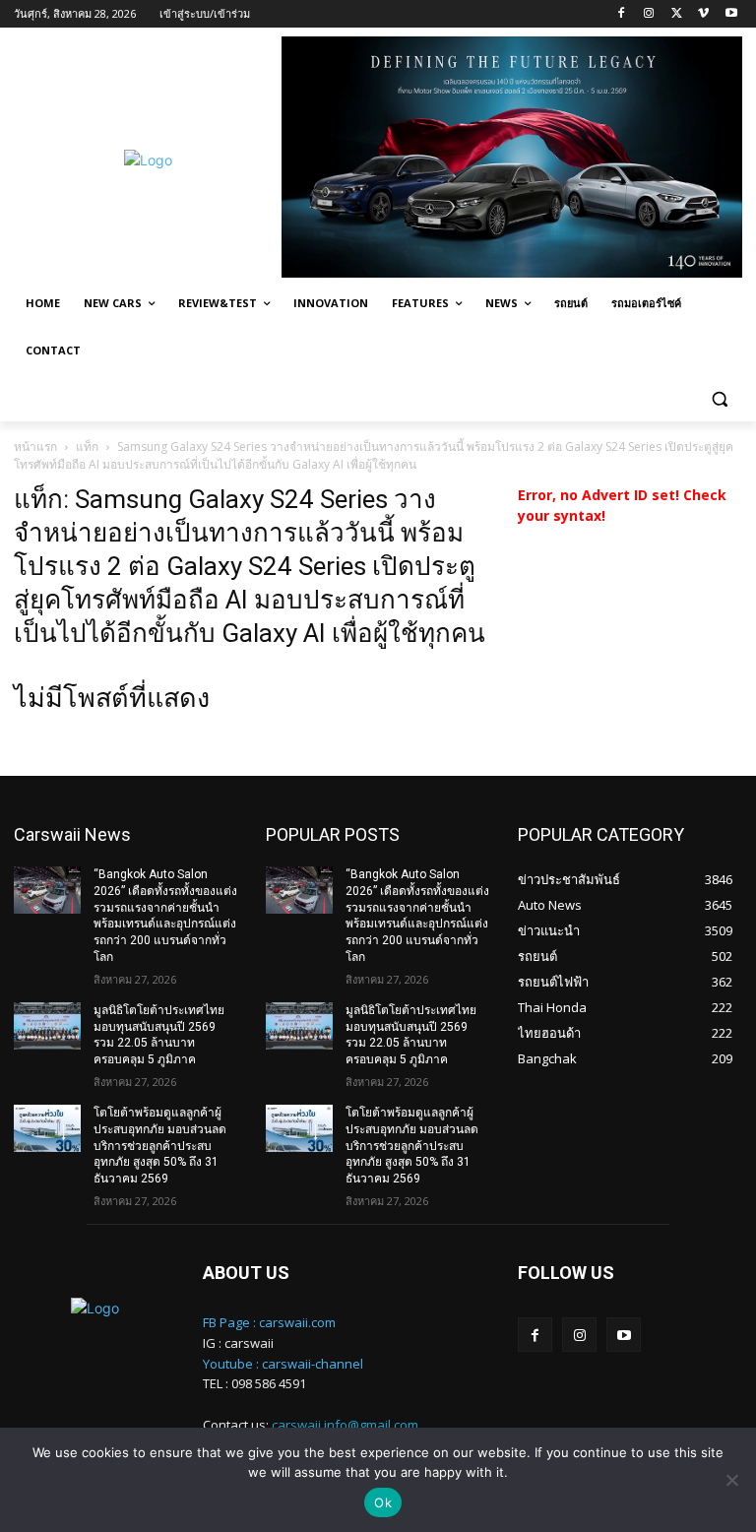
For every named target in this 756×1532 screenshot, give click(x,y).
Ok (383, 1502)
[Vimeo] (703, 14)
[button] (719, 398)
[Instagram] (649, 14)
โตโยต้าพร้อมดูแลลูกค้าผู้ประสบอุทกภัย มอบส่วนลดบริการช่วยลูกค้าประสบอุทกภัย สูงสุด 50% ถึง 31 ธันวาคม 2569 (160, 1145)
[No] (731, 1480)
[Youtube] (731, 14)
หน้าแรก (35, 446)
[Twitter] (676, 14)
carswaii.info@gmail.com (345, 1425)
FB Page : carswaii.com (269, 1322)
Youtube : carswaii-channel (283, 1363)
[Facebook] (621, 14)
